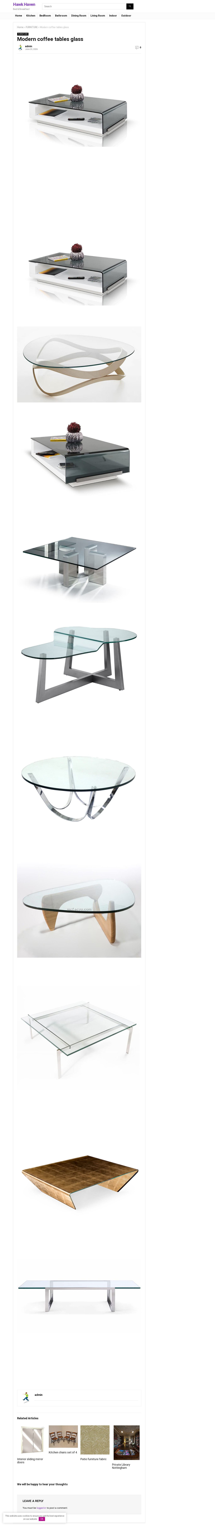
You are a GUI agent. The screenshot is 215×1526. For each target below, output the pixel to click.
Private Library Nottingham (121, 1466)
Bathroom (61, 15)
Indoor (113, 15)
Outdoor (126, 15)
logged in (41, 1508)
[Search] (129, 6)
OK (41, 1519)
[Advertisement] (43, 194)
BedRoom (45, 15)
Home (18, 15)
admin (28, 46)
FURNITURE (32, 27)
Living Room (98, 15)
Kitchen (30, 15)
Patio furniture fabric (93, 1459)
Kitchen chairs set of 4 (63, 1452)
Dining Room (78, 15)
